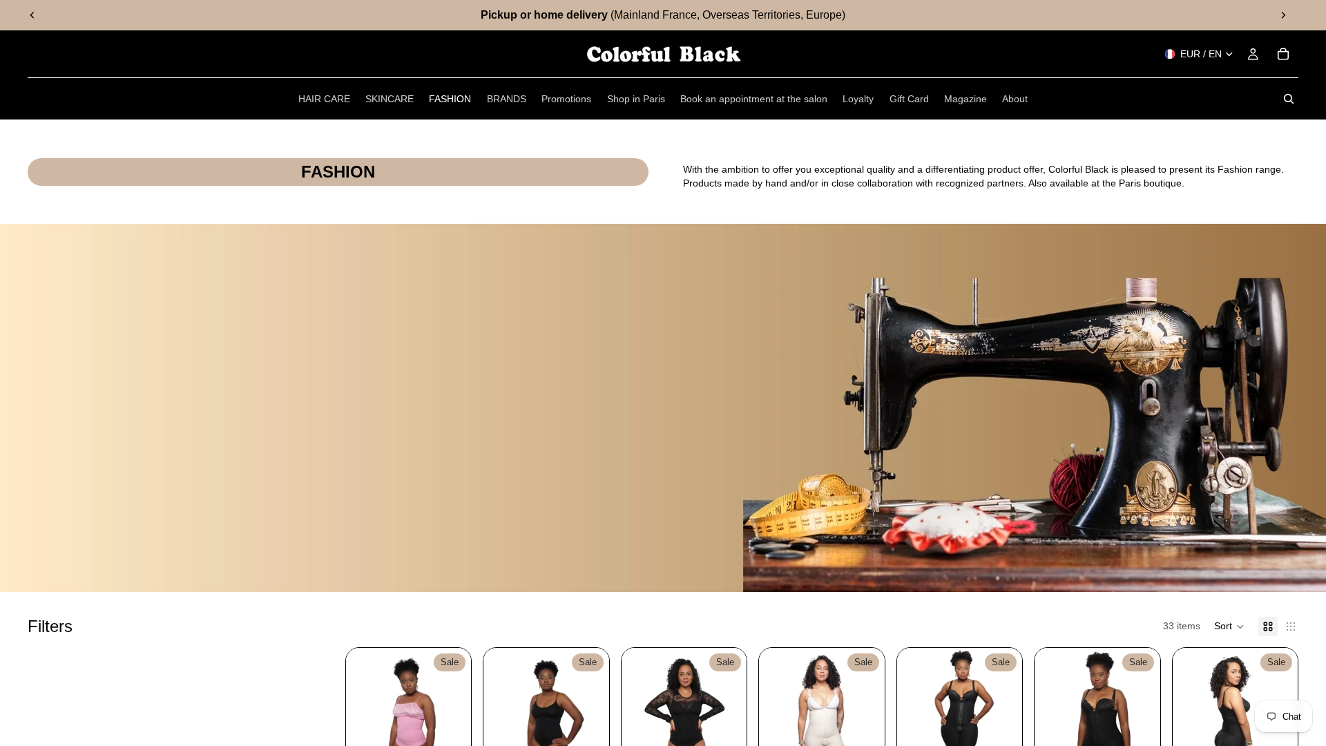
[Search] (1289, 99)
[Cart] (1283, 54)
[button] (1229, 626)
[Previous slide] (32, 15)
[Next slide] (1283, 15)
